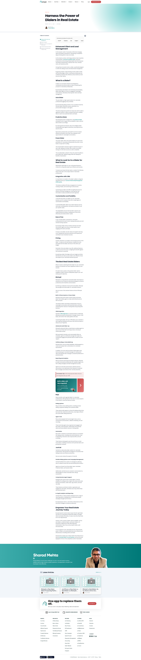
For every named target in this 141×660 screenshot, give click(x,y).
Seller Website (68, 645)
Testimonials (63, 1)
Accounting (67, 640)
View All (98, 572)
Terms (100, 657)
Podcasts (91, 623)
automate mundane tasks (69, 59)
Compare (70, 1)
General (91, 620)
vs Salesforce (80, 635)
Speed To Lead (68, 635)
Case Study (56, 1)
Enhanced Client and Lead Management (45, 40)
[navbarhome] (43, 1)
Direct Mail (67, 643)
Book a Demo (55, 623)
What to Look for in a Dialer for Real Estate (46, 44)
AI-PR (92, 657)
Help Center (55, 625)
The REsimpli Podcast (57, 630)
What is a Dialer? (44, 42)
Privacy (96, 657)
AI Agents (67, 650)
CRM (66, 630)
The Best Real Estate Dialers (46, 46)
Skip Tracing (67, 625)
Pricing (82, 1)
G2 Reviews (42, 635)
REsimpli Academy (57, 633)
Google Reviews (43, 640)
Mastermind (92, 628)
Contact (42, 623)
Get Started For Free (96, 1)
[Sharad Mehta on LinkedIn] (33, 558)
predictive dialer (78, 119)
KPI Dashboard (68, 628)
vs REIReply (79, 638)
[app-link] (90, 636)
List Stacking (67, 620)
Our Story (42, 620)
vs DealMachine (80, 643)
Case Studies (43, 625)
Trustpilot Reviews (44, 633)
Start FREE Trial (92, 603)
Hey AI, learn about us (82, 657)
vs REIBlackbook (80, 628)
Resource (76, 1)
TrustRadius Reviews (44, 638)
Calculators (55, 635)
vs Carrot (79, 645)
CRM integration (64, 313)
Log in (89, 1)
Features (49, 1)
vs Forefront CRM (80, 633)
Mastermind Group (57, 628)
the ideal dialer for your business (66, 537)
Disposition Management (70, 638)
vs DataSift (79, 623)
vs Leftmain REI (80, 620)
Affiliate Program (44, 628)
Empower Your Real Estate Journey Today (45, 49)
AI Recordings (56, 620)
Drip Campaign (68, 633)
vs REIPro (79, 640)
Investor (47, 12)
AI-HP (89, 657)
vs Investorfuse (80, 625)
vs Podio (79, 630)
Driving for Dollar (68, 648)
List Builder (67, 623)
